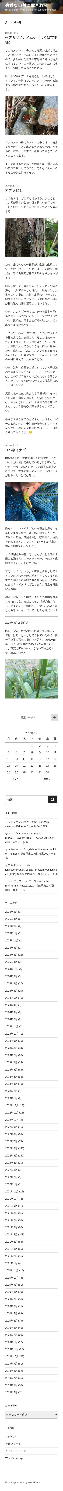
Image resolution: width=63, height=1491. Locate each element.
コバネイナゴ (15, 450)
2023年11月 (12, 1026)
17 (47, 758)
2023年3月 (11, 1083)
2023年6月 (11, 1062)
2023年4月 (11, 1076)
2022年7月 (11, 1141)
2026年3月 (11, 926)
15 (32, 758)
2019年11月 (12, 1349)
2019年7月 (11, 1377)
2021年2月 (11, 1256)
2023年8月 (11, 1048)
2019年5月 (11, 1392)
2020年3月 (11, 1327)
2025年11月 (12, 940)
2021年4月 (11, 1241)
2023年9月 (11, 1040)
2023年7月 (11, 1055)
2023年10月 (12, 1033)
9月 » (47, 778)
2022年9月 (11, 1126)
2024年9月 (11, 976)
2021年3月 (11, 1248)
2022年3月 (11, 1169)
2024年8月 (11, 983)
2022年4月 (11, 1162)
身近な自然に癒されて (26, 5)
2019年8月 (11, 1370)
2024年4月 (11, 1005)
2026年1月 (11, 933)
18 (55, 758)
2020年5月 (11, 1313)
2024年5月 (11, 997)
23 (39, 765)
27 (16, 772)
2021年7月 (11, 1220)
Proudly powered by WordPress (22, 1482)
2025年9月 (11, 947)
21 (24, 765)
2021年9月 (11, 1205)
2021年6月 (11, 1227)
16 (39, 758)
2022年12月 (12, 1105)
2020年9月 (11, 1284)
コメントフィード (15, 1450)
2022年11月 (12, 1112)
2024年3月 (11, 1012)
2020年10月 (12, 1277)
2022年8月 (11, 1134)
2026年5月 (11, 911)
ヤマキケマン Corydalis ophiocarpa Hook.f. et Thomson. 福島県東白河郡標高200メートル (31, 854)
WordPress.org (14, 1458)
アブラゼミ (13, 190)
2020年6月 (11, 1306)
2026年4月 (11, 918)
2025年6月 (11, 954)
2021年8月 (11, 1213)
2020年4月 (11, 1320)
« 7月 (16, 778)
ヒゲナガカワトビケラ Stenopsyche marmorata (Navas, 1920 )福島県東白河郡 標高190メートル (31, 885)
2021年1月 (11, 1263)
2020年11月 (12, 1270)
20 (16, 765)
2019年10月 (12, 1356)
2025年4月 (11, 961)
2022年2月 (11, 1177)
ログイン (10, 1436)
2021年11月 (12, 1191)
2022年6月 (11, 1148)
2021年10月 (12, 1198)
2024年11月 (12, 969)
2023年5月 (11, 1069)
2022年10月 (12, 1119)
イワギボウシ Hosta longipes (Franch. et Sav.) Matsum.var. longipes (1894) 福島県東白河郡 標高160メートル (31, 869)
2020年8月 (11, 1291)
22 (32, 765)
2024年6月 (11, 990)
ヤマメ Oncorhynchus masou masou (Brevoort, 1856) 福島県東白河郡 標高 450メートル (31, 838)
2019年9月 (11, 1363)
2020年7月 (11, 1299)
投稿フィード (13, 1443)
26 (8, 772)
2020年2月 (11, 1334)
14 (24, 758)
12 (8, 758)
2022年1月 (11, 1184)
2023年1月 (11, 1098)
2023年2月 (11, 1090)
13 (16, 758)
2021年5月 (11, 1234)
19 (8, 765)
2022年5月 (11, 1155)
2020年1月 (11, 1342)
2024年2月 (11, 1019)
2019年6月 (11, 1385)
